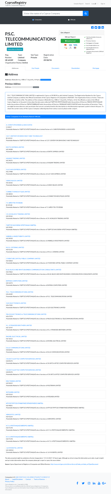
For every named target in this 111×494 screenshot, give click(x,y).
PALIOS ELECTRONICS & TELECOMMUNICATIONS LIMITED (26, 314)
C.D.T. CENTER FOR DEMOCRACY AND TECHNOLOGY (24, 136)
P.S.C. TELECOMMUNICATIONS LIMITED (19, 292)
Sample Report (79, 4)
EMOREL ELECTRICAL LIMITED (16, 336)
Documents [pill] (55, 68)
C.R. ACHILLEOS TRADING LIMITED (18, 214)
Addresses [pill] (15, 68)
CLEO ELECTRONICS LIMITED (16, 303)
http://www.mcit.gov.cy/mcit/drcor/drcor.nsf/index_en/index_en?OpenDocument (74, 464)
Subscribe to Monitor (15, 49)
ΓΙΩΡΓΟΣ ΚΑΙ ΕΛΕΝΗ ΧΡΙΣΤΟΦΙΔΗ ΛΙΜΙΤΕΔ (21, 225)
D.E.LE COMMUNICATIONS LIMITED (18, 348)
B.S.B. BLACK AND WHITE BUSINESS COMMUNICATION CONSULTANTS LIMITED (33, 270)
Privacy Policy (9, 481)
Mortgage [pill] (96, 68)
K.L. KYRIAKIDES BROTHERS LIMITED (19, 325)
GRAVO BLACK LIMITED (14, 180)
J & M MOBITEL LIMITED (14, 448)
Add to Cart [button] (71, 41)
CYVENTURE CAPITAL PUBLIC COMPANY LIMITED (23, 258)
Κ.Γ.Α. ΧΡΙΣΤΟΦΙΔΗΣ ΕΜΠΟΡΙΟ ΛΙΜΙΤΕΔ (19, 426)
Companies (38, 20)
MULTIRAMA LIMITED (13, 381)
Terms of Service (39, 479)
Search (87, 4)
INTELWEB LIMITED (13, 392)
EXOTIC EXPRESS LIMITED (15, 147)
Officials (72, 20)
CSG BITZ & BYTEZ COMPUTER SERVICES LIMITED (23, 359)
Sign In (103, 4)
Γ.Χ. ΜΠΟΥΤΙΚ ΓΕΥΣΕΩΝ (14, 203)
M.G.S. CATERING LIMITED (15, 247)
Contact (28, 479)
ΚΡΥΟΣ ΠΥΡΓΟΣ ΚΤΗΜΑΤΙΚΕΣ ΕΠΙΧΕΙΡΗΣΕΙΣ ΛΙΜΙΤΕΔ (24, 403)
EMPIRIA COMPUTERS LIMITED (17, 281)
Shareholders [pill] (75, 68)
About (7, 479)
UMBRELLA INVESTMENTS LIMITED (18, 236)
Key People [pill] (35, 68)
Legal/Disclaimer (17, 479)
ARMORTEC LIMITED (13, 414)
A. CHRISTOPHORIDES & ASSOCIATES (19, 125)
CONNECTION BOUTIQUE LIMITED (18, 192)
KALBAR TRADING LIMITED (15, 158)
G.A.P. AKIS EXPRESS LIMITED (16, 169)
